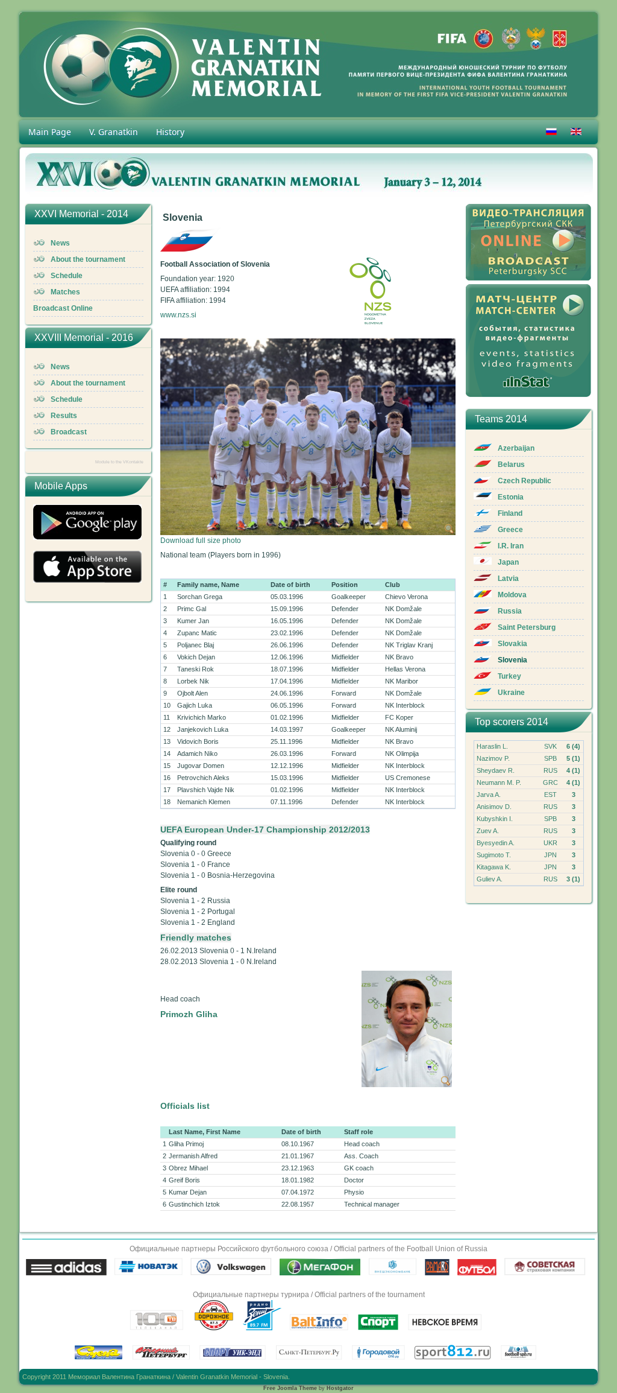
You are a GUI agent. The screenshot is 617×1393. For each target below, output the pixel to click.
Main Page (49, 132)
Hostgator (340, 1388)
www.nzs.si (178, 315)
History (170, 132)
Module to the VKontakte (119, 462)
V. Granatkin (113, 132)
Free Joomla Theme (290, 1388)
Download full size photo (200, 540)
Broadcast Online (63, 308)
